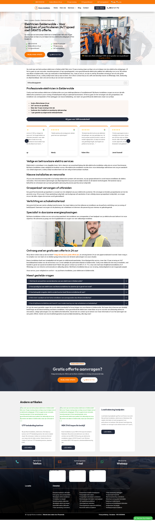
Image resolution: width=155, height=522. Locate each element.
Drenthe (37, 20)
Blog (79, 8)
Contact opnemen (79, 461)
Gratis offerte (100, 8)
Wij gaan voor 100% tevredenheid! (77, 119)
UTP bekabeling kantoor (32, 425)
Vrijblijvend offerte (34, 54)
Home (56, 8)
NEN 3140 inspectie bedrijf (73, 425)
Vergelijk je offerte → (105, 58)
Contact (86, 8)
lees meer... (28, 447)
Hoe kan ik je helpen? (144, 518)
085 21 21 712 (114, 8)
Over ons (63, 8)
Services (71, 8)
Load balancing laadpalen (112, 409)
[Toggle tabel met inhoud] (125, 82)
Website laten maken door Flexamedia (53, 514)
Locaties (31, 20)
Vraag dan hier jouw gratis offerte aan (66, 255)
